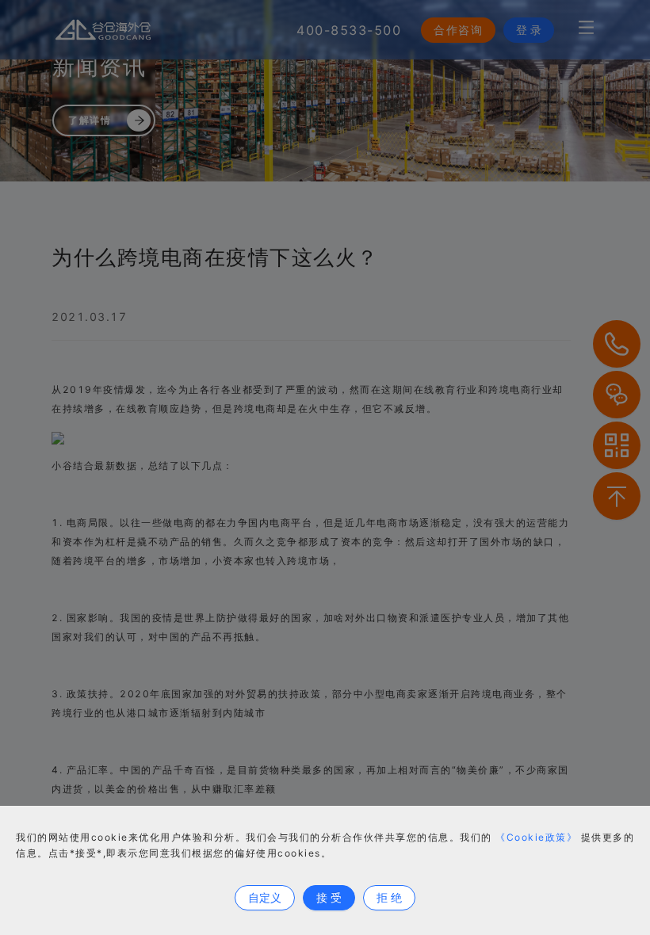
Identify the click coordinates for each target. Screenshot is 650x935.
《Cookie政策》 (536, 837)
